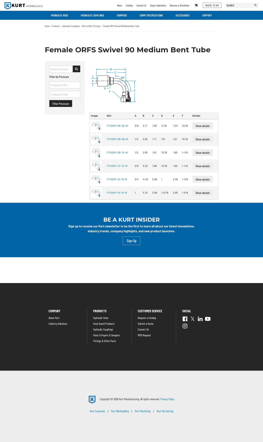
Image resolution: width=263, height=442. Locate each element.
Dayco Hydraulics (158, 5)
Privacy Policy (167, 399)
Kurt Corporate (97, 411)
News (119, 5)
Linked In (200, 319)
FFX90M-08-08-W (117, 139)
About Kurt (54, 318)
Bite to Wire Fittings (91, 25)
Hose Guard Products (104, 323)
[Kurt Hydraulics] (24, 5)
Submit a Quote (146, 323)
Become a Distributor (179, 5)
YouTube (207, 319)
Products (56, 25)
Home (47, 25)
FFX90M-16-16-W (117, 192)
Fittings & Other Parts (104, 341)
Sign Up (131, 240)
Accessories (183, 15)
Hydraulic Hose (59, 15)
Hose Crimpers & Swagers (106, 335)
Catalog (129, 5)
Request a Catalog (147, 318)
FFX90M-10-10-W (117, 165)
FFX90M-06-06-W (117, 125)
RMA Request (144, 335)
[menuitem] (59, 15)
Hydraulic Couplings (92, 15)
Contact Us (141, 5)
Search (76, 69)
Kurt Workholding (120, 411)
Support (207, 15)
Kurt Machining (143, 411)
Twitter (192, 319)
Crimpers (122, 15)
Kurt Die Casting (165, 411)
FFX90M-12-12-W (117, 179)
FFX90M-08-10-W (117, 152)
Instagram (185, 326)
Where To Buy (212, 5)
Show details (203, 126)
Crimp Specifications (151, 15)
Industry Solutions (58, 323)
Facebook (185, 319)
